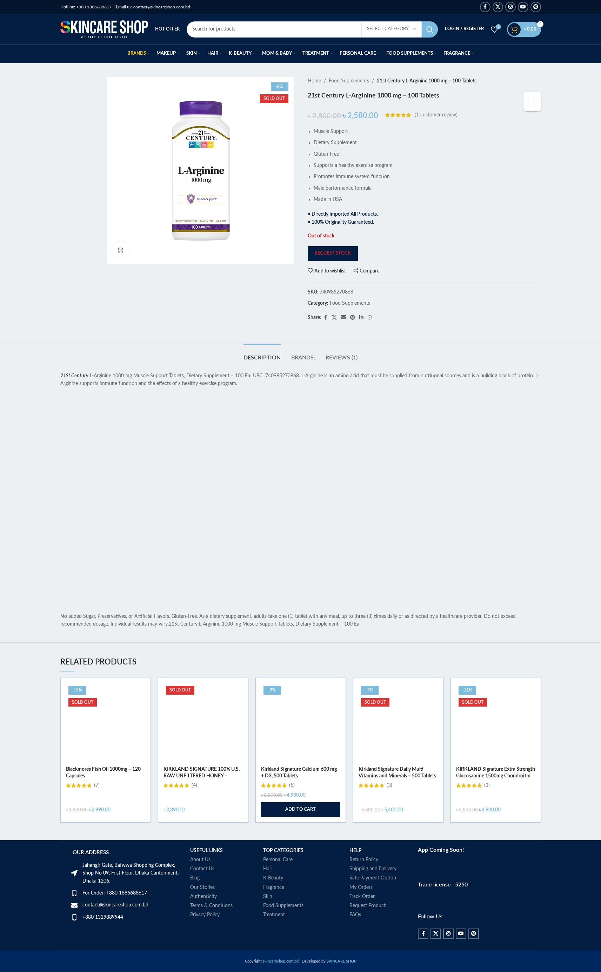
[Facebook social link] (485, 7)
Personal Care (278, 859)
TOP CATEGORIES (283, 850)
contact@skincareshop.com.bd (153, 7)
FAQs (355, 914)
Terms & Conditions (211, 905)
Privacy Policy (205, 914)
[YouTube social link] (523, 7)
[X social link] (498, 7)
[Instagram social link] (510, 7)
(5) (292, 785)
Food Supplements (349, 81)
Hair (267, 868)
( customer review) (436, 115)
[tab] (262, 354)
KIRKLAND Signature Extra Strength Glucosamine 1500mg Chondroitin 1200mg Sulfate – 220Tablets (495, 776)
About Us (200, 859)
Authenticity (203, 896)
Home (314, 81)
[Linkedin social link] (361, 318)
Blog (195, 878)
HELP (355, 850)
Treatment (274, 914)
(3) (389, 785)
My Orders (361, 887)
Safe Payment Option (372, 878)
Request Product (367, 905)
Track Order (362, 896)
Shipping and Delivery (372, 868)
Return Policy (363, 859)
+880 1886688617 (86, 7)
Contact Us (202, 868)
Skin (267, 896)
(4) (194, 785)
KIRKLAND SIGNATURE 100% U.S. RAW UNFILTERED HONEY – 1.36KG (201, 776)
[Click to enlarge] (120, 250)
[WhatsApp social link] (370, 318)
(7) (97, 785)
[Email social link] (343, 318)
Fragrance (273, 887)
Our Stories (202, 887)
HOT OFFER (167, 29)
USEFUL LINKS (206, 850)
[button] (300, 809)
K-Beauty (273, 878)
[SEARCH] (430, 29)
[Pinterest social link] (535, 7)
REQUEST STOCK (333, 253)
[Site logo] (104, 29)
